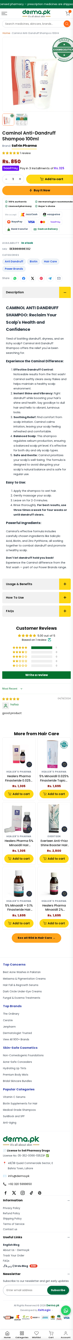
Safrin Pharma (24, 145)
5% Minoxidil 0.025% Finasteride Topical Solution (54, 778)
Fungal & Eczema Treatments (21, 998)
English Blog (11, 1245)
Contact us (10, 1229)
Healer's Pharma (18, 771)
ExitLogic (44, 1310)
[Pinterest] (39, 1192)
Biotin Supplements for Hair (20, 1103)
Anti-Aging (9, 1122)
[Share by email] (58, 278)
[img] (10, 699)
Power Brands (14, 269)
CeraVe (8, 1020)
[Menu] (4, 13)
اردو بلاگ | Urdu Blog (19, 1266)
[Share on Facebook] (23, 278)
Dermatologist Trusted (17, 1033)
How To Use (15, 597)
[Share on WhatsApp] (14, 278)
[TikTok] (31, 1192)
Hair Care (50, 261)
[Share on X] (32, 278)
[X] (14, 1192)
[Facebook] (5, 1192)
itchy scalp (13, 343)
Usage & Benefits (19, 584)
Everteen (54, 836)
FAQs (10, 611)
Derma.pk (52, 1305)
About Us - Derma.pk (16, 1250)
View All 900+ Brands (16, 1039)
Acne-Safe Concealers (17, 1062)
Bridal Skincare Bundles (17, 1081)
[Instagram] (22, 1192)
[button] (11, 153)
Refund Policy (11, 1213)
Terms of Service (14, 1224)
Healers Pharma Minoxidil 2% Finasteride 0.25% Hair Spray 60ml (54, 908)
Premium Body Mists (15, 1074)
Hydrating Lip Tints (14, 1068)
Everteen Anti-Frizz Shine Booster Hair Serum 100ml (54, 843)
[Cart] (67, 13)
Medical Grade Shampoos (19, 1110)
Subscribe (58, 1290)
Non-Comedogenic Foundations (23, 1055)
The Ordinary (11, 1014)
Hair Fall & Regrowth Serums (20, 985)
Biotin (33, 261)
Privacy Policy (11, 1208)
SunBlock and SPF (14, 1116)
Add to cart (21, 794)
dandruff (35, 339)
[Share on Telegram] (50, 278)
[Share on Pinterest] (41, 278)
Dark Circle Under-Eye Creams (22, 991)
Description (15, 292)
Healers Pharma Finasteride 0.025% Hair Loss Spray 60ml (19, 778)
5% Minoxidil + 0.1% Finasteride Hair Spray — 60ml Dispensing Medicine (19, 908)
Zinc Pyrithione (38, 541)
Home (6, 33)
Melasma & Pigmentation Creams (24, 979)
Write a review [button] (36, 675)
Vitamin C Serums (14, 1097)
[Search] (67, 23)
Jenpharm (9, 1027)
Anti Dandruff (14, 261)
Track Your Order (13, 1255)
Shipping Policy (12, 1218)
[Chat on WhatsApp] (66, 1310)
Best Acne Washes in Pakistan (22, 972)
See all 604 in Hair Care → (36, 938)
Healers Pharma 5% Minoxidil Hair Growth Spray (19, 843)
